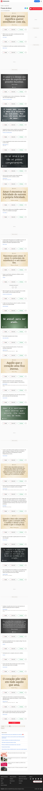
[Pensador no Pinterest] (36, 779)
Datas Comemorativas (22, 776)
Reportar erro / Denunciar (23, 778)
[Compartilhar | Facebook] (25, 8)
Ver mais (14, 722)
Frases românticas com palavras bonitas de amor (11, 740)
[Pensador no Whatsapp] (38, 779)
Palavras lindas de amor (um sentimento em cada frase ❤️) (13, 734)
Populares (11, 778)
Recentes (2, 778)
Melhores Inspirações (4, 776)
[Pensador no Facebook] (33, 779)
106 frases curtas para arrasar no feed (9, 742)
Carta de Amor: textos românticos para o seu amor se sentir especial (14, 749)
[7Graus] (41, 788)
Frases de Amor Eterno (6, 746)
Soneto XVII (9, 179)
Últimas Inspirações (13, 776)
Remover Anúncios (4, 785)
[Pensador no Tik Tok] (41, 779)
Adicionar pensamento (37, 8)
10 (24, 726)
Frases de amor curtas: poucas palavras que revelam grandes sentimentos (13, 737)
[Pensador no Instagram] (30, 779)
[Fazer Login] (41, 1)
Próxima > (2, 728)
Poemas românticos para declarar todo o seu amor (11, 744)
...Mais (17, 351)
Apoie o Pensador (37, 1)
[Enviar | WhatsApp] (27, 8)
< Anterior (2, 726)
